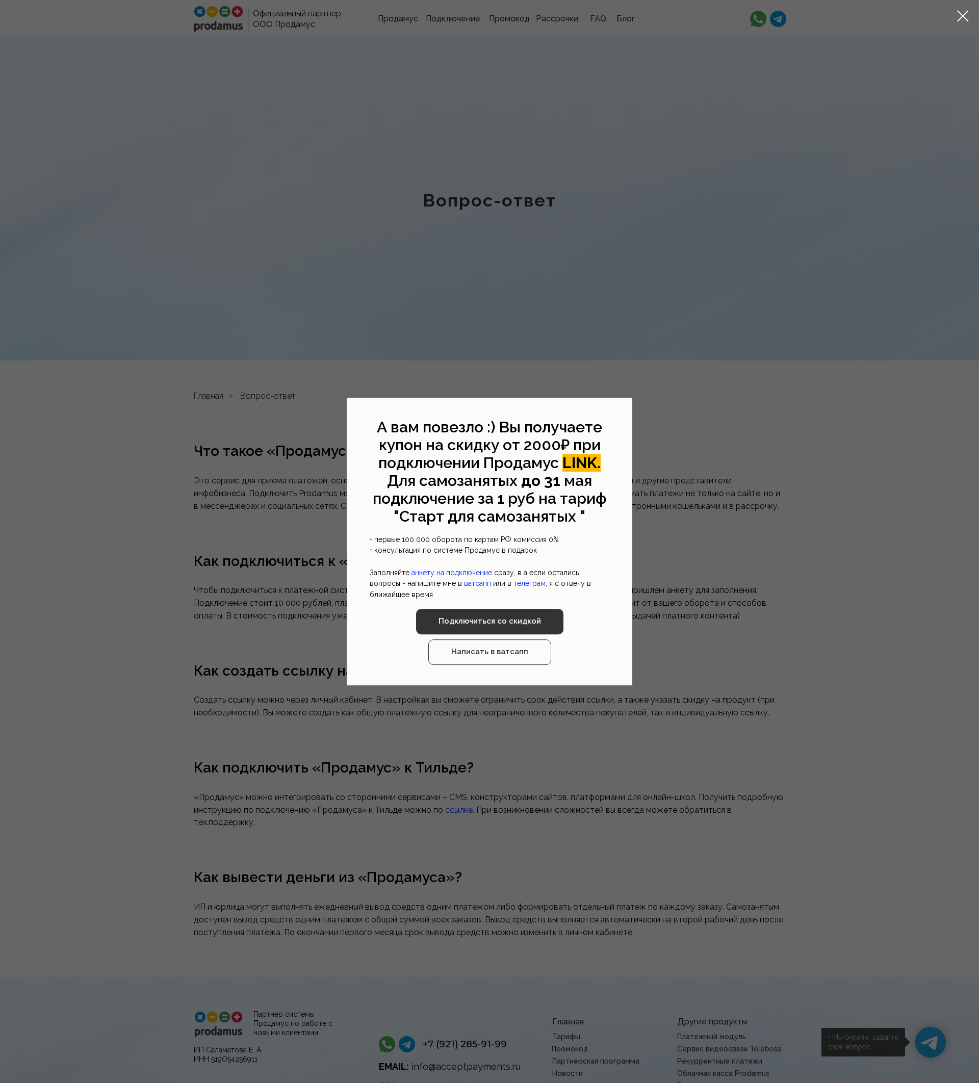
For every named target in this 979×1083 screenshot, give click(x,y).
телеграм (529, 583)
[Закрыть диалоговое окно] (963, 16)
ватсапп (477, 583)
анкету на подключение (451, 573)
